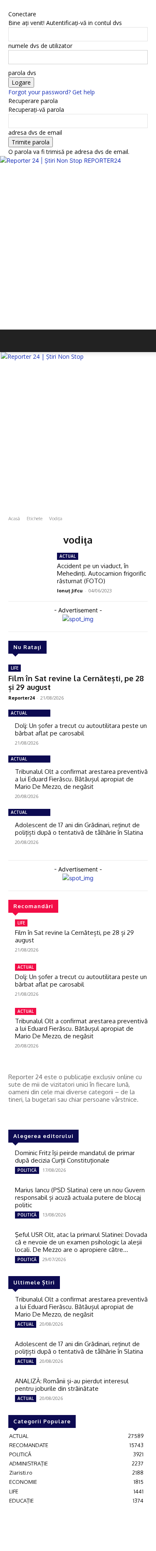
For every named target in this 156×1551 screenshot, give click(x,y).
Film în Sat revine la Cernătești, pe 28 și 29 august (76, 683)
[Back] (10, 5)
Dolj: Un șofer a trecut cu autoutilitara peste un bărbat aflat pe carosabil (81, 729)
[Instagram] (26, 1115)
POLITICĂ (27, 1170)
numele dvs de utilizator (40, 46)
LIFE (14, 668)
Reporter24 (21, 698)
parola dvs (22, 73)
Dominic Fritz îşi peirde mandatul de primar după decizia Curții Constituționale (75, 1156)
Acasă (14, 518)
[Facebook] (14, 1115)
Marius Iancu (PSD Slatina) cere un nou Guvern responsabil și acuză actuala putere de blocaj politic (80, 1197)
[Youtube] (49, 1115)
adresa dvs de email (35, 132)
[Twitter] (37, 1115)
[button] (14, 341)
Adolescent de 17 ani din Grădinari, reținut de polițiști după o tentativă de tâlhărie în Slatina (79, 828)
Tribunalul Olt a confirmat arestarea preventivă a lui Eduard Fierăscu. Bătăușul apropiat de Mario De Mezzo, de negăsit (81, 779)
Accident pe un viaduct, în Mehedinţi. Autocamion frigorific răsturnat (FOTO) (101, 573)
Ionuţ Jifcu (70, 590)
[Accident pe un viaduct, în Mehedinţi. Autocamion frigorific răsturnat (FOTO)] (29, 569)
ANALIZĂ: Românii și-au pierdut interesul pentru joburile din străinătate (72, 1384)
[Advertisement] (78, 247)
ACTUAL (19, 713)
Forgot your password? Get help (51, 92)
